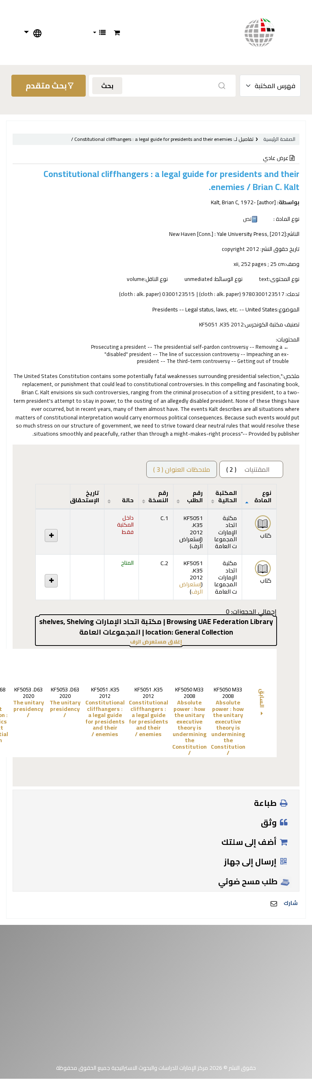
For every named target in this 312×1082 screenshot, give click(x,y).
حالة (128, 500)
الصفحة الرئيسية (279, 139)
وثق (269, 822)
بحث (107, 86)
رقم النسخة (158, 496)
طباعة (266, 802)
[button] (116, 32)
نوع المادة (262, 496)
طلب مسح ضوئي (248, 881)
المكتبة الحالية (226, 496)
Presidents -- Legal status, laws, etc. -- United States (214, 309)
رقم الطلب (195, 496)
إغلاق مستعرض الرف (128, 642)
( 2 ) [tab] (248, 469)
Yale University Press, (243, 234)
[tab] (181, 469)
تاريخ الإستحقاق (84, 496)
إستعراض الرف (191, 542)
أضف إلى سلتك (249, 841)
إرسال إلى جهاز (251, 861)
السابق (262, 699)
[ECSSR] (267, 32)
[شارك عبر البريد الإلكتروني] (274, 903)
